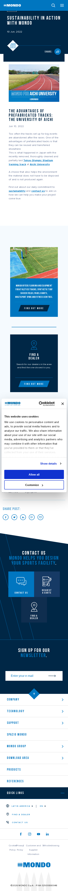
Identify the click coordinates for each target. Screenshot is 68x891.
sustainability (17, 190)
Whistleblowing (51, 845)
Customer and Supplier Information (33, 849)
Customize (32, 484)
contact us (38, 190)
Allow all (34, 474)
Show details (48, 463)
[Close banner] (62, 403)
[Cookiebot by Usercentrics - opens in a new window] (40, 403)
